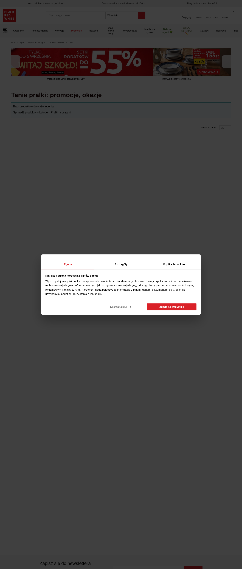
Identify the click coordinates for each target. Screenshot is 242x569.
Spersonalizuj (118, 306)
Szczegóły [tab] (121, 264)
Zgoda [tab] (68, 264)
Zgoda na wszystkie (171, 306)
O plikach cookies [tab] (174, 264)
